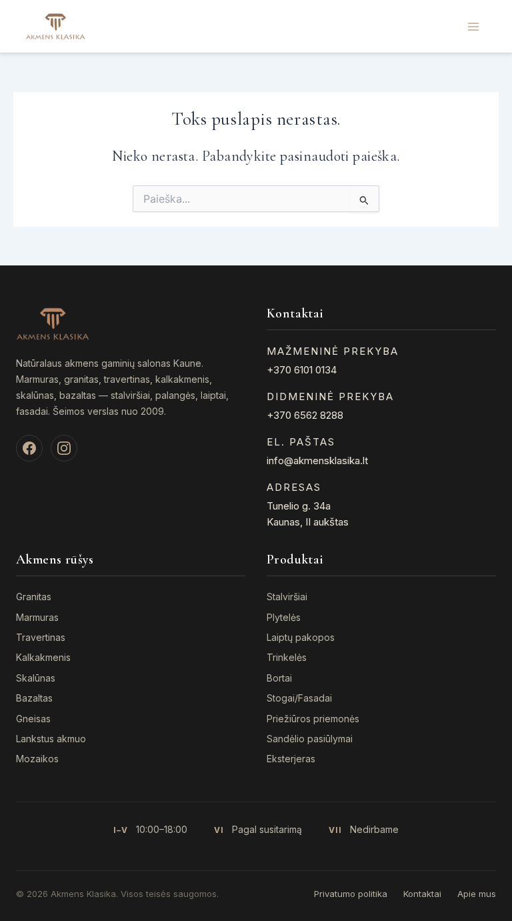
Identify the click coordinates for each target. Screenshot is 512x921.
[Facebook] (29, 448)
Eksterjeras (291, 758)
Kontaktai (422, 893)
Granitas (33, 596)
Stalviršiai (287, 596)
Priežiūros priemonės (313, 718)
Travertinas (40, 637)
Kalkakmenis (43, 657)
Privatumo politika (350, 893)
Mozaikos (37, 758)
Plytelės (284, 617)
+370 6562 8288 (305, 415)
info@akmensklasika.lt (317, 460)
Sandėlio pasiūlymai (310, 738)
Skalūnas (35, 678)
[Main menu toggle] (473, 26)
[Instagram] (64, 448)
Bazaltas (34, 698)
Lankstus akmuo (51, 738)
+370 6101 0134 (302, 369)
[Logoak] (55, 25)
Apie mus (476, 893)
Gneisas (33, 718)
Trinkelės (287, 657)
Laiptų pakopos (301, 637)
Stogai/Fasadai (299, 698)
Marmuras (37, 617)
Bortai (279, 678)
